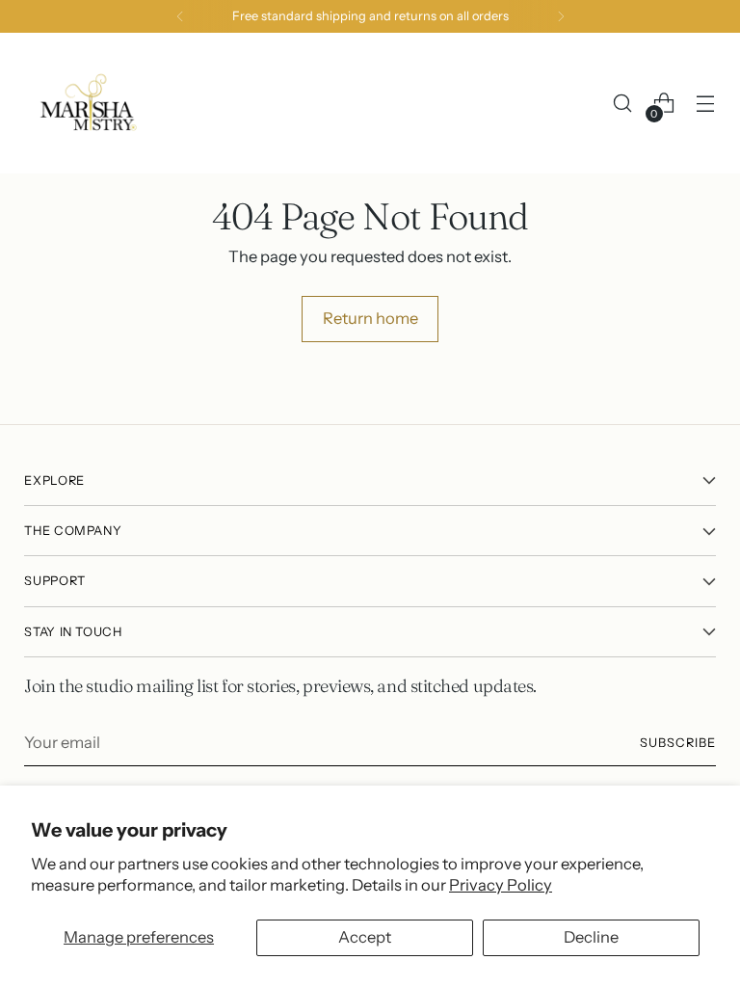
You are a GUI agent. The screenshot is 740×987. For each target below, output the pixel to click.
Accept (364, 937)
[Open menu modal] (706, 103)
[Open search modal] (623, 103)
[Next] (561, 16)
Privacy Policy (500, 884)
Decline (591, 937)
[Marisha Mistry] (86, 103)
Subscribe (678, 742)
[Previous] (180, 16)
